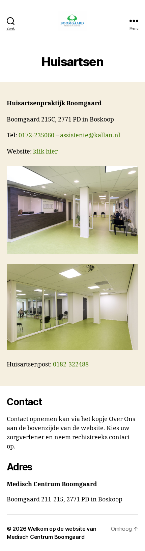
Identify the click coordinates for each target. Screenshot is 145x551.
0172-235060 (36, 135)
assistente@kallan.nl (90, 135)
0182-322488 (71, 364)
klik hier (45, 152)
